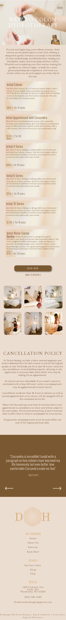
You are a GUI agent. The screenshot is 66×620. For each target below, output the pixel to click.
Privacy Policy (59, 615)
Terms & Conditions (41, 615)
